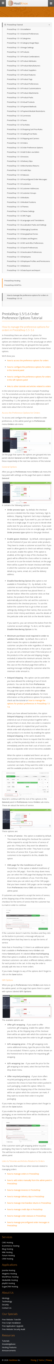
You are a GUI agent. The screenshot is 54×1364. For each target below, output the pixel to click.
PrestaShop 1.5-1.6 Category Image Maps (23, 43)
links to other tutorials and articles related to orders (29, 386)
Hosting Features (9, 1347)
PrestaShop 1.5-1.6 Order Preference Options (25, 148)
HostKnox (13, 1360)
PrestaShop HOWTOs (12, 285)
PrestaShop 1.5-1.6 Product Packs (20, 97)
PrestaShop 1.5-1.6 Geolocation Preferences (24, 252)
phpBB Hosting (8, 1283)
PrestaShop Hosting (12, 281)
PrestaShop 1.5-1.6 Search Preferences (22, 248)
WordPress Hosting (10, 1277)
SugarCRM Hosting (10, 1286)
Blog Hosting (7, 1249)
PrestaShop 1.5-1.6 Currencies (19, 116)
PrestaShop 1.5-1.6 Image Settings (20, 47)
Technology (7, 1301)
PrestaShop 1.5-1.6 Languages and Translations (25, 220)
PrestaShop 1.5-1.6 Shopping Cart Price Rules (24, 129)
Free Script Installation (11, 1323)
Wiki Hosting (7, 1252)
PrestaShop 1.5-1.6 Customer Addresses (23, 188)
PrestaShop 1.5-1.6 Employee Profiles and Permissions (28, 261)
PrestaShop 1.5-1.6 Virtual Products (21, 102)
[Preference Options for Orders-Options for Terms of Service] (27, 819)
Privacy (49, 1360)
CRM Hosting (7, 1258)
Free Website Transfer (11, 1319)
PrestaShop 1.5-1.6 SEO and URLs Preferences (25, 243)
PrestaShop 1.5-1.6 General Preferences (23, 34)
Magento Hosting (9, 1273)
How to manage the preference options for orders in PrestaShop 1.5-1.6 (27, 297)
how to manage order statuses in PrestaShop (26, 1216)
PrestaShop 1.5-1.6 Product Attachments (23, 93)
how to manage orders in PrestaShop (23, 1174)
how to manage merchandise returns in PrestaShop (29, 1203)
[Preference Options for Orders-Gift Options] (27, 1007)
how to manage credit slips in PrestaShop (24, 1209)
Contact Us (6, 1308)
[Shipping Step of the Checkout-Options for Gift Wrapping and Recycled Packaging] (27, 1132)
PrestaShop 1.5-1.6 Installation (19, 29)
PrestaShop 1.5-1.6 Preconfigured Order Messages (27, 179)
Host (21, 3)
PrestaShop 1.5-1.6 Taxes (17, 120)
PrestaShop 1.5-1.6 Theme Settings (20, 211)
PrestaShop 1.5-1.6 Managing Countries (22, 229)
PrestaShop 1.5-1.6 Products (18, 52)
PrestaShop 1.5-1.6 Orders (17, 143)
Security (5, 1304)
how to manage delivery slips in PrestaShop (25, 1196)
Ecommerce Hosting (10, 1246)
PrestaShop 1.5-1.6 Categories (19, 38)
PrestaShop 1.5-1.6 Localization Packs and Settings (26, 225)
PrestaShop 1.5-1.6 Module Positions (21, 202)
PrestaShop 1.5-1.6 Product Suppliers (21, 70)
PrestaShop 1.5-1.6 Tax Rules (18, 125)
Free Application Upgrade (12, 1326)
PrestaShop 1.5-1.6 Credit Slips (19, 170)
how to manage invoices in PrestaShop (23, 1190)
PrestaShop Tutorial (15, 25)
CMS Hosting (7, 1242)
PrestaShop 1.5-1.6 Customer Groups (21, 193)
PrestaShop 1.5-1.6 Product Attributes (21, 61)
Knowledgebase (8, 1344)
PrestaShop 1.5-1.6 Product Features (21, 75)
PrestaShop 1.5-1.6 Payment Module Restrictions (26, 111)
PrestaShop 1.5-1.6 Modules (18, 197)
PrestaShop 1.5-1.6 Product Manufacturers (23, 66)
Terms (41, 1360)
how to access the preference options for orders (27, 360)
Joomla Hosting (8, 1270)
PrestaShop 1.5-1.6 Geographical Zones (22, 234)
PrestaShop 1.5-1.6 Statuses (18, 175)
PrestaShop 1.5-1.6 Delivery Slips (20, 161)
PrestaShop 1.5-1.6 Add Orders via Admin (23, 152)
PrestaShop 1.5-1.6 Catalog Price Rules (22, 134)
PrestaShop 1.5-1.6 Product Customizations (24, 88)
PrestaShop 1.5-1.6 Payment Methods (21, 106)
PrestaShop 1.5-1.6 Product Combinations (23, 57)
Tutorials (5, 1341)
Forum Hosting (8, 1255)
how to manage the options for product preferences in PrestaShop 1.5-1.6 (28, 703)
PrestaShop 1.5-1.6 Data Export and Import (23, 270)
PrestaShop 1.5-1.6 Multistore (18, 266)
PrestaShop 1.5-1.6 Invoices (18, 157)
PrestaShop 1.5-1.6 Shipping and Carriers (23, 138)
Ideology (5, 1298)
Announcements (9, 1350)
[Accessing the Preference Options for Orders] (27, 440)
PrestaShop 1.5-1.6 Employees (19, 257)
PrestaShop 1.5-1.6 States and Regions (22, 238)
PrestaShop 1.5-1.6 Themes (18, 207)
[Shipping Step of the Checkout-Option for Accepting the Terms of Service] (27, 919)
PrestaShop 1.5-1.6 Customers (19, 184)
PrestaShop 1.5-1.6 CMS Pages (19, 216)
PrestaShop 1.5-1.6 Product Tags (19, 79)
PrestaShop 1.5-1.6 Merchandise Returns (23, 166)
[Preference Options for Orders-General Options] (27, 492)
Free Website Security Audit (13, 1329)
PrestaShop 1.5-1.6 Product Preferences (23, 84)
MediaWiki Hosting (10, 1280)
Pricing (33, 1360)
